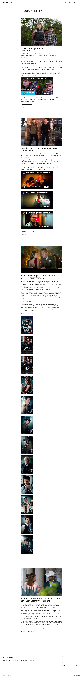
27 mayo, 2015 (23, 107)
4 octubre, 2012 (24, 635)
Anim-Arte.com (8, 2)
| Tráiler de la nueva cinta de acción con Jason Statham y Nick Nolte (40, 599)
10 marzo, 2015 (23, 234)
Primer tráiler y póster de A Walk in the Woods (36, 49)
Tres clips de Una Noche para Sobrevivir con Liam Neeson (41, 149)
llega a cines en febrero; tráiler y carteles (38, 276)
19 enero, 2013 (23, 557)
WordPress (77, 675)
